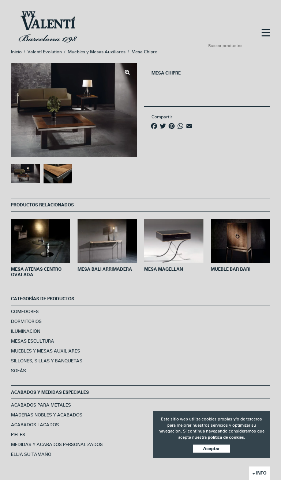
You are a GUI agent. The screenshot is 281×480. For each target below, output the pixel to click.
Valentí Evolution (44, 52)
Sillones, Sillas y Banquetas (46, 361)
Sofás (18, 371)
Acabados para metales (41, 405)
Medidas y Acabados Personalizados (57, 444)
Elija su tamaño (31, 454)
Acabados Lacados (35, 425)
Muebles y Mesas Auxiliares (96, 52)
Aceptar (211, 448)
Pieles (18, 435)
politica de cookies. (226, 437)
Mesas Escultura (32, 341)
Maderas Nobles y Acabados (46, 415)
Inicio (16, 52)
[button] (127, 72)
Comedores (25, 312)
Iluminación (25, 331)
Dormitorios (26, 321)
